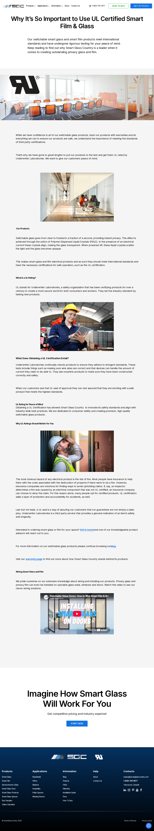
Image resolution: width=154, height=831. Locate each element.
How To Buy (68, 801)
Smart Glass (6, 777)
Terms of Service (130, 821)
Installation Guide (69, 793)
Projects (66, 781)
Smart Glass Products (10, 793)
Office (34, 781)
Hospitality (36, 789)
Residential (36, 777)
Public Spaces (37, 793)
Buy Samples (7, 801)
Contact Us (75, 6)
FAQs (65, 785)
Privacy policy (147, 821)
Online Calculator (8, 805)
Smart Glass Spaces (10, 797)
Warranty (66, 789)
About (67, 6)
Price (65, 797)
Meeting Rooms (38, 797)
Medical (35, 785)
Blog (64, 777)
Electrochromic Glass (10, 785)
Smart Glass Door (9, 789)
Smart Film (6, 781)
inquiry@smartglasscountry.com (136, 777)
